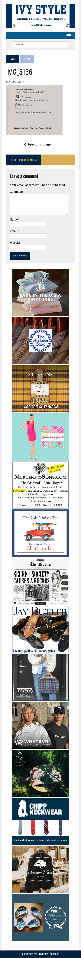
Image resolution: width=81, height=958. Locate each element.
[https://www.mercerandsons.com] (40, 506)
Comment (16, 191)
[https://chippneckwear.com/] (40, 842)
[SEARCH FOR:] (40, 44)
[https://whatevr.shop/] (40, 746)
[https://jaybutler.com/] (40, 650)
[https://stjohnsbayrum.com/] (40, 410)
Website (15, 242)
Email (14, 231)
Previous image (39, 144)
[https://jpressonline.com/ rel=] (40, 314)
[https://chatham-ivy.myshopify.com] (40, 554)
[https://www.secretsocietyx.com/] (40, 602)
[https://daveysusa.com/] (40, 698)
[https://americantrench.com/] (40, 890)
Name (14, 219)
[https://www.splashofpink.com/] (40, 458)
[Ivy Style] (40, 16)
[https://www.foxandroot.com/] (40, 794)
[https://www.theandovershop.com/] (40, 362)
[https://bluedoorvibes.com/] (40, 938)
